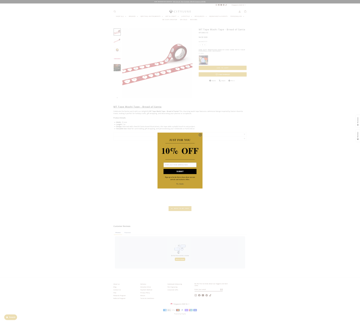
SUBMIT (180, 171)
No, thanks (180, 184)
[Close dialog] (200, 134)
